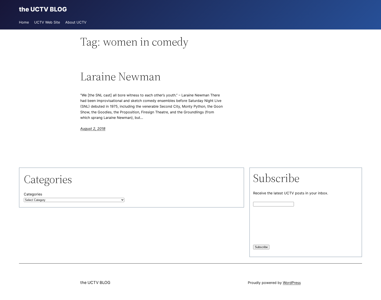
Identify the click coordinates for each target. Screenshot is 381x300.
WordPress (292, 282)
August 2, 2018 (92, 128)
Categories (33, 194)
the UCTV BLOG (95, 282)
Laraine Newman (120, 76)
